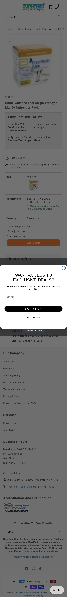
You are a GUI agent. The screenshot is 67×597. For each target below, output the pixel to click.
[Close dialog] (64, 268)
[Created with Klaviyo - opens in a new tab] (33, 330)
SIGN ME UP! (34, 308)
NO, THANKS (34, 318)
